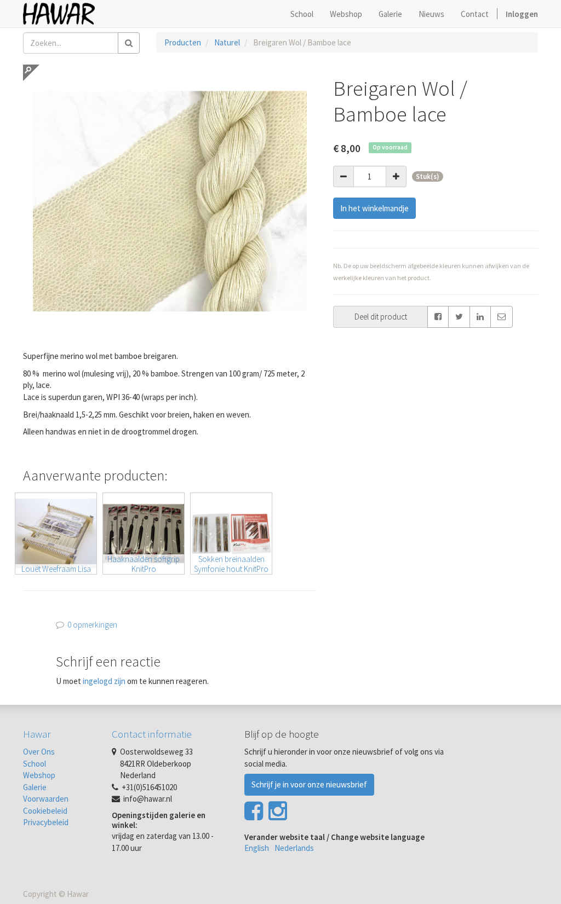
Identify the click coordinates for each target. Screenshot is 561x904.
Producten (182, 42)
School (34, 763)
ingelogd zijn (104, 681)
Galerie (35, 787)
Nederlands (294, 848)
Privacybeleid (45, 822)
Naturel (227, 42)
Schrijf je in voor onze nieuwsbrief (309, 784)
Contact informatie (152, 733)
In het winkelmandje (374, 208)
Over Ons (39, 751)
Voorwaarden (45, 798)
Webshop (39, 775)
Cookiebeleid (45, 811)
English (256, 848)
